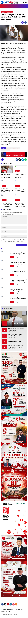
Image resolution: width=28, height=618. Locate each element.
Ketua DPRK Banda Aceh (13, 148)
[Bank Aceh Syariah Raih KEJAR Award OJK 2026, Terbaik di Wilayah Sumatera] (7, 183)
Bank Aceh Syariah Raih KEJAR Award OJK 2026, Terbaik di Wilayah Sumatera (7, 190)
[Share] (25, 22)
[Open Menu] (23, 2)
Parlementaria (10, 12)
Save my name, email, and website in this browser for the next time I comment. (14, 240)
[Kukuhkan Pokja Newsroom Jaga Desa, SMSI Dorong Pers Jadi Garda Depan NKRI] (21, 198)
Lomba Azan (6, 150)
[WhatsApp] (25, 159)
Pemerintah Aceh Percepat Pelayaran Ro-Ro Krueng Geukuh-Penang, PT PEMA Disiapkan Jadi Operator (6, 205)
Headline (3, 12)
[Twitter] (19, 159)
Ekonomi (4, 185)
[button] (21, 2)
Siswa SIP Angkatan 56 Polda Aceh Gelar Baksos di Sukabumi (16, 335)
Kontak (9, 611)
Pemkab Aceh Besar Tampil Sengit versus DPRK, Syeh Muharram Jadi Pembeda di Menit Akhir (15, 346)
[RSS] (16, 604)
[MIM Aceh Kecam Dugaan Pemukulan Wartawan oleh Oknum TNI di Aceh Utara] (7, 169)
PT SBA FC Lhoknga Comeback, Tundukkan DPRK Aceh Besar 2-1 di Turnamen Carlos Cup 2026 (21, 190)
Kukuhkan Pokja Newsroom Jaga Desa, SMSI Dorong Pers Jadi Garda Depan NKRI (20, 205)
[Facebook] (17, 159)
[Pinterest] (8, 604)
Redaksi (3, 611)
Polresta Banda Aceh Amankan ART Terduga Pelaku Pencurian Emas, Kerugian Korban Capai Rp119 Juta (20, 176)
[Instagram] (13, 604)
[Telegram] (22, 159)
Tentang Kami (19, 609)
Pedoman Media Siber (7, 609)
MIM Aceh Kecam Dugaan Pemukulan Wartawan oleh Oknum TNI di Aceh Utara (6, 176)
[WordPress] (10, 604)
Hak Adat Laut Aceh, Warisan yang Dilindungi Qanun (16, 329)
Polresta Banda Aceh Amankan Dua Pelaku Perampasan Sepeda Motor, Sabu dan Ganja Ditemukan (16, 340)
